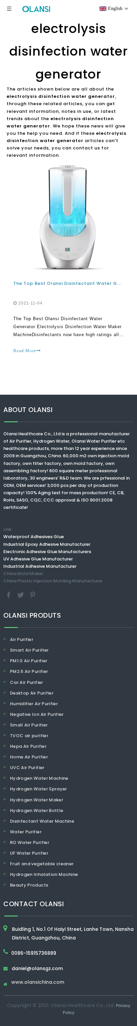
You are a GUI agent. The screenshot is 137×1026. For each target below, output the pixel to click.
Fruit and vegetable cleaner (41, 864)
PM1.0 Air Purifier (28, 661)
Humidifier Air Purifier (34, 704)
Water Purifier (26, 832)
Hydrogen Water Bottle (36, 810)
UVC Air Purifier (27, 767)
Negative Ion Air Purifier (37, 714)
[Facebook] (9, 595)
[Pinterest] (32, 595)
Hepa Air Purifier (28, 746)
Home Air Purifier (29, 757)
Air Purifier (21, 639)
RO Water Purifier (29, 842)
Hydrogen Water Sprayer (38, 789)
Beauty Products (29, 885)
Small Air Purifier (29, 725)
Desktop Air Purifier (32, 693)
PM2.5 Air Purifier (29, 671)
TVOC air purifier (29, 735)
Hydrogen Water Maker (36, 800)
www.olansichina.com (37, 982)
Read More (24, 350)
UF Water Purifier (29, 853)
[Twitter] (21, 595)
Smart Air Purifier (29, 650)
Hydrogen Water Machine (39, 778)
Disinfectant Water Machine (42, 821)
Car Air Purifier (26, 682)
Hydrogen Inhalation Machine (44, 874)
